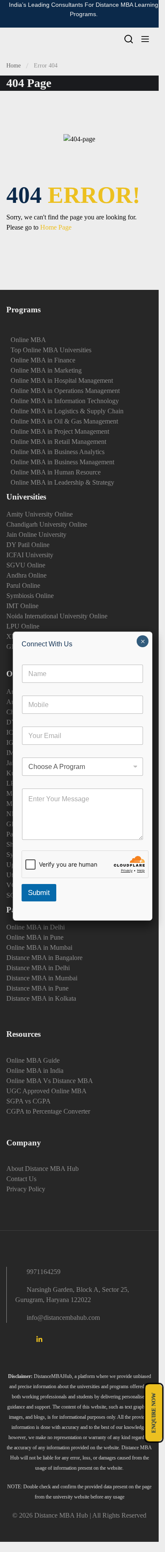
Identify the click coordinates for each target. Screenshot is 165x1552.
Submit (39, 893)
